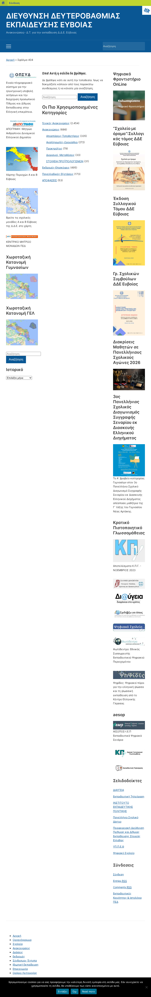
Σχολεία (18, 943)
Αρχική (10, 59)
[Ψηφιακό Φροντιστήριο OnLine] (129, 105)
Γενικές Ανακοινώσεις (56, 123)
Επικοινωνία (20, 968)
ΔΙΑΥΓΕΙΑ (118, 790)
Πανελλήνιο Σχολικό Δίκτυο (125, 819)
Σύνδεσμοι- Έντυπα (25, 960)
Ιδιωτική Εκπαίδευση (25, 964)
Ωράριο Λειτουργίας (25, 972)
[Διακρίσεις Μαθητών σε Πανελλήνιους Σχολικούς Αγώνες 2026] (129, 379)
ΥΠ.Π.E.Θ (118, 846)
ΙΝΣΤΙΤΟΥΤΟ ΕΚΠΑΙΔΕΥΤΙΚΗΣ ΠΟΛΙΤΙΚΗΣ (123, 807)
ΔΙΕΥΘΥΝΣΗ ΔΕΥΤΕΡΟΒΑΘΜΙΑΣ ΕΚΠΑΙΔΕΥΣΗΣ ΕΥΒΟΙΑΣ (63, 20)
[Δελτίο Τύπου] (129, 460)
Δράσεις (18, 952)
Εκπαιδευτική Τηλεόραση (128, 796)
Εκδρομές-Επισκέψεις (56, 167)
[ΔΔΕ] (129, 243)
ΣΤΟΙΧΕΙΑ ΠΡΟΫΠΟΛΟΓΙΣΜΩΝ (64, 161)
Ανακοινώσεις (50, 129)
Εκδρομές (19, 956)
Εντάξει (62, 991)
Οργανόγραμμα (22, 939)
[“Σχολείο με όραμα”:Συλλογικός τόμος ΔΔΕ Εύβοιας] (129, 170)
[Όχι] (146, 987)
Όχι (75, 991)
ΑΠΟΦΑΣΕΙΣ (49, 180)
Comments (122, 887)
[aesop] (129, 725)
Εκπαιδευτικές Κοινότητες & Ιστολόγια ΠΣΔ (127, 897)
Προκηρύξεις (54, 148)
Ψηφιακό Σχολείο (123, 853)
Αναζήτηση (140, 46)
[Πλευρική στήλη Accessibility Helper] (146, 10)
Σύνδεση (14, 2)
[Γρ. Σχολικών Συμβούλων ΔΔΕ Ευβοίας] (129, 312)
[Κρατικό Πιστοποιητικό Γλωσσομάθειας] (129, 550)
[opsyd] (22, 75)
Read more (88, 991)
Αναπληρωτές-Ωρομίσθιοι (62, 142)
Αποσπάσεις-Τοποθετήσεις (62, 135)
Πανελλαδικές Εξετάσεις (57, 174)
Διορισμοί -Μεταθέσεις (60, 154)
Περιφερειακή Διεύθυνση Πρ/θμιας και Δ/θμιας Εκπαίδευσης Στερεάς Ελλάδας (128, 834)
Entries (120, 880)
